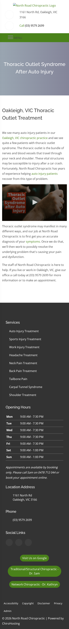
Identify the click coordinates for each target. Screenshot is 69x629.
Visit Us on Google (34, 558)
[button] (34, 202)
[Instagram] (28, 542)
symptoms (33, 241)
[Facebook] (18, 542)
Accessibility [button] (11, 603)
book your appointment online (26, 478)
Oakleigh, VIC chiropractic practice (25, 138)
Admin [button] (8, 611)
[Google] (9, 542)
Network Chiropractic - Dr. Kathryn (35, 584)
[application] (34, 202)
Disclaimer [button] (44, 603)
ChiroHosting (11, 623)
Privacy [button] (58, 603)
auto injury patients (44, 174)
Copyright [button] (28, 603)
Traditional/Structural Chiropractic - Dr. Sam (34, 571)
